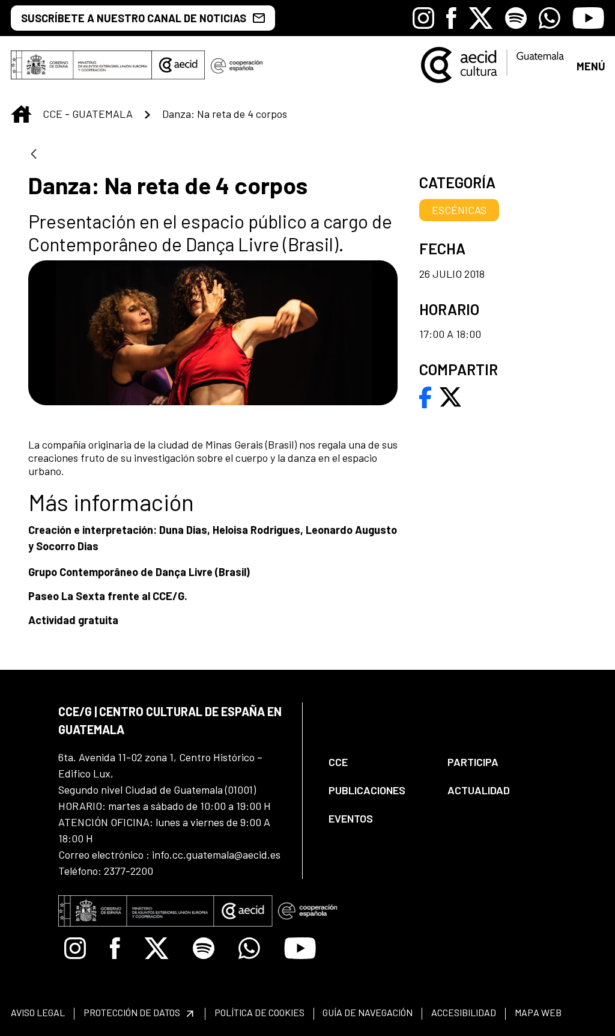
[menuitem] (377, 762)
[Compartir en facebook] (425, 395)
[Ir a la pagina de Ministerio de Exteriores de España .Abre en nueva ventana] (81, 65)
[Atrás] (33, 154)
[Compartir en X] (450, 395)
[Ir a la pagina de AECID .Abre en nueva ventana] (178, 65)
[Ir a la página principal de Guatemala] (493, 63)
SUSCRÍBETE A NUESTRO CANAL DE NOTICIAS (133, 18)
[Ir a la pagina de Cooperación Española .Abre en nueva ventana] (236, 65)
